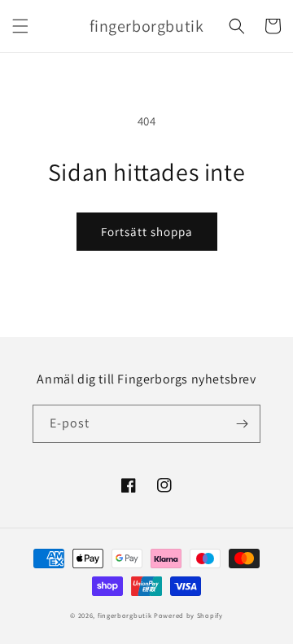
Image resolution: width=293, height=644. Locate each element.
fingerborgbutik (125, 615)
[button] (20, 26)
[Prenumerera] (242, 424)
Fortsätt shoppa (147, 231)
